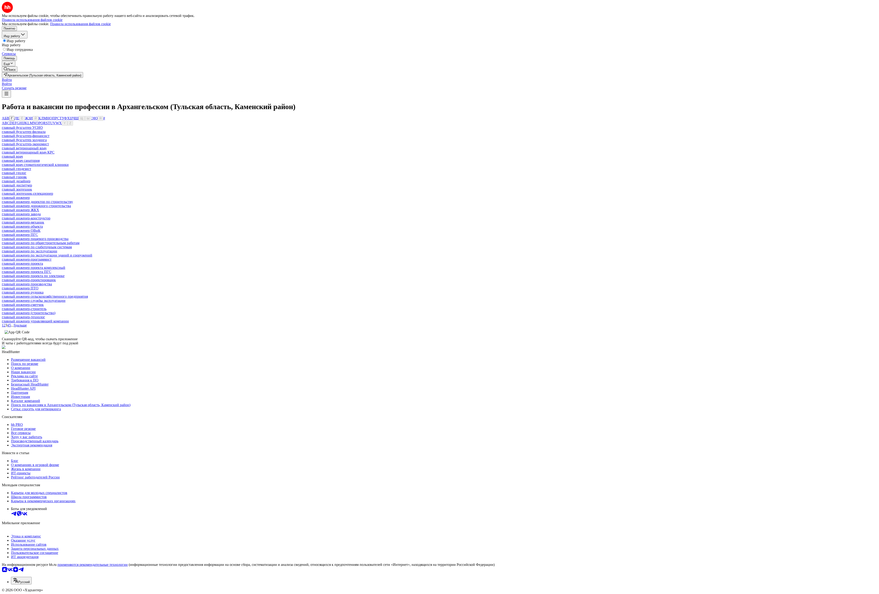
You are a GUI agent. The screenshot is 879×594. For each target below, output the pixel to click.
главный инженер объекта (22, 226)
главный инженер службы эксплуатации (33, 300)
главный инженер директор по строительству (37, 202)
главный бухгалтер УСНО (22, 128)
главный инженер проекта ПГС (26, 272)
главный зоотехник (17, 189)
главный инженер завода (21, 214)
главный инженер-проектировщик (29, 280)
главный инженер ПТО (20, 288)
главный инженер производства (27, 284)
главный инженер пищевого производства (35, 239)
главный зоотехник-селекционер (27, 193)
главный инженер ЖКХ (20, 210)
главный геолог (14, 173)
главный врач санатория (21, 160)
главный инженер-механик (23, 222)
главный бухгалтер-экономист (25, 144)
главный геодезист (16, 169)
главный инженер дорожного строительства (36, 206)
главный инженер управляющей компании (35, 321)
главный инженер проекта (22, 263)
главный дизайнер (16, 181)
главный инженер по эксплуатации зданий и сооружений (47, 255)
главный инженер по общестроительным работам (40, 243)
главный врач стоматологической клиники (35, 165)
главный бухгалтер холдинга (24, 140)
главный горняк (14, 177)
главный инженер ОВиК (21, 230)
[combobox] (21, 580)
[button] (7, 80)
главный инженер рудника (22, 292)
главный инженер (16, 198)
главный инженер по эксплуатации (29, 251)
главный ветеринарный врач (24, 148)
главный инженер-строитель (24, 309)
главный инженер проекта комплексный (33, 268)
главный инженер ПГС (20, 235)
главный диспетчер (17, 185)
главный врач (12, 156)
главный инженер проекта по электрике (33, 276)
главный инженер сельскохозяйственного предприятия (45, 296)
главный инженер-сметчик (23, 305)
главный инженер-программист (27, 259)
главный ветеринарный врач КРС (28, 152)
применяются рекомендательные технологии (92, 565)
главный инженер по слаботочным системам (37, 247)
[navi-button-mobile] (6, 94)
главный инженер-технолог (23, 317)
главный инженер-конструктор (26, 218)
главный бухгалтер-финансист (25, 136)
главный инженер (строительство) (28, 313)
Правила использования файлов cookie (80, 24)
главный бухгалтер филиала (24, 132)
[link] (9, 69)
